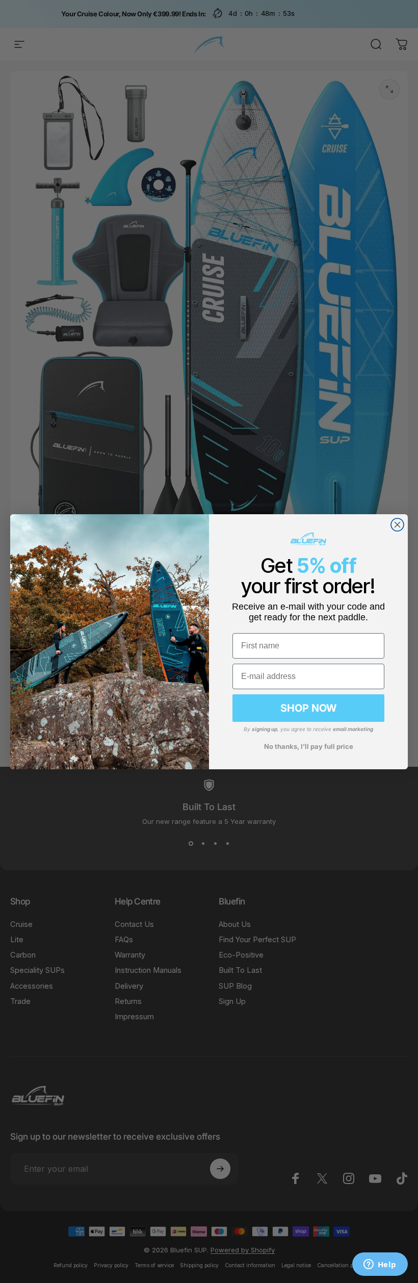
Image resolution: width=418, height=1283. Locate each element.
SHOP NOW (308, 708)
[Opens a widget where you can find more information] (380, 1265)
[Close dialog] (397, 524)
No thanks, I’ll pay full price (308, 746)
